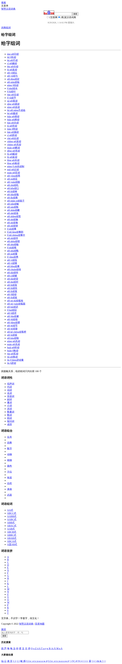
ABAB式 (11, 538)
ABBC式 (11, 535)
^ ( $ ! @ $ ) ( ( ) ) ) (78, 661)
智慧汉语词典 (8, 9)
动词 (9, 390)
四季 (9, 442)
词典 (3, 27)
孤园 (16, 303)
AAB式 (11, 529)
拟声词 (10, 383)
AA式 (10, 510)
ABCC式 (11, 513)
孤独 (15, 300)
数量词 (10, 412)
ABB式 (11, 522)
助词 (9, 418)
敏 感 (23, 661)
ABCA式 (11, 541)
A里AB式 (12, 544)
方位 (9, 471)
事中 (16, 235)
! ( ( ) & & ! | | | (99, 661)
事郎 (15, 232)
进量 (15, 360)
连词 (9, 408)
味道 (9, 477)
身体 (9, 489)
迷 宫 (9, 661)
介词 (9, 405)
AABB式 (11, 516)
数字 (9, 448)
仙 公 (4, 661)
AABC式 (11, 519)
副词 (9, 399)
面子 (16, 200)
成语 (9, 424)
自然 (9, 483)
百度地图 (39, 624)
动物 (9, 454)
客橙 (16, 332)
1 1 (14, 661)
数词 (9, 415)
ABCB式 (11, 532)
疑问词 (10, 421)
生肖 (9, 437)
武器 (9, 495)
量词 (9, 402)
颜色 (9, 466)
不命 (16, 110)
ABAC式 (11, 525)
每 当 (12, 648)
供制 (15, 166)
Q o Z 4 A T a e (38, 648)
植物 (9, 460)
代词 (9, 387)
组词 (8, 27)
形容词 (10, 396)
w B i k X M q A (54, 648)
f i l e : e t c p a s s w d (36, 661)
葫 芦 (4, 648)
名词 (9, 393)
